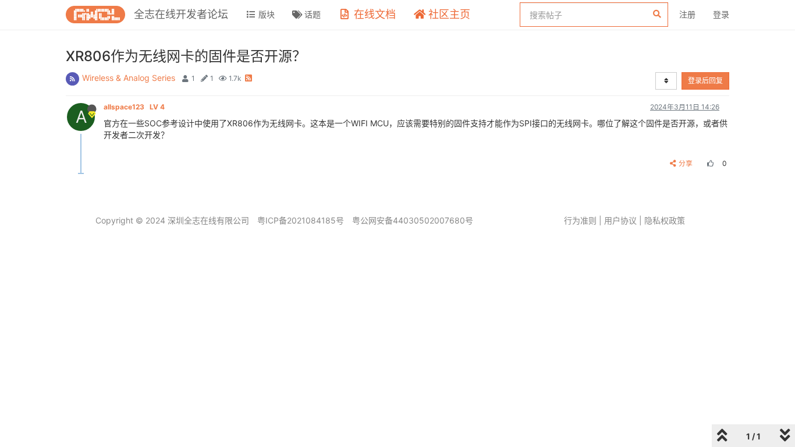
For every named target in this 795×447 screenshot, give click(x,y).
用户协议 (620, 220)
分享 (685, 163)
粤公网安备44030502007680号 (412, 220)
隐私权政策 (664, 220)
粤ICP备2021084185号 (300, 220)
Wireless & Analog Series (128, 78)
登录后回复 (705, 80)
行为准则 (580, 220)
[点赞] (709, 163)
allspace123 (134, 106)
